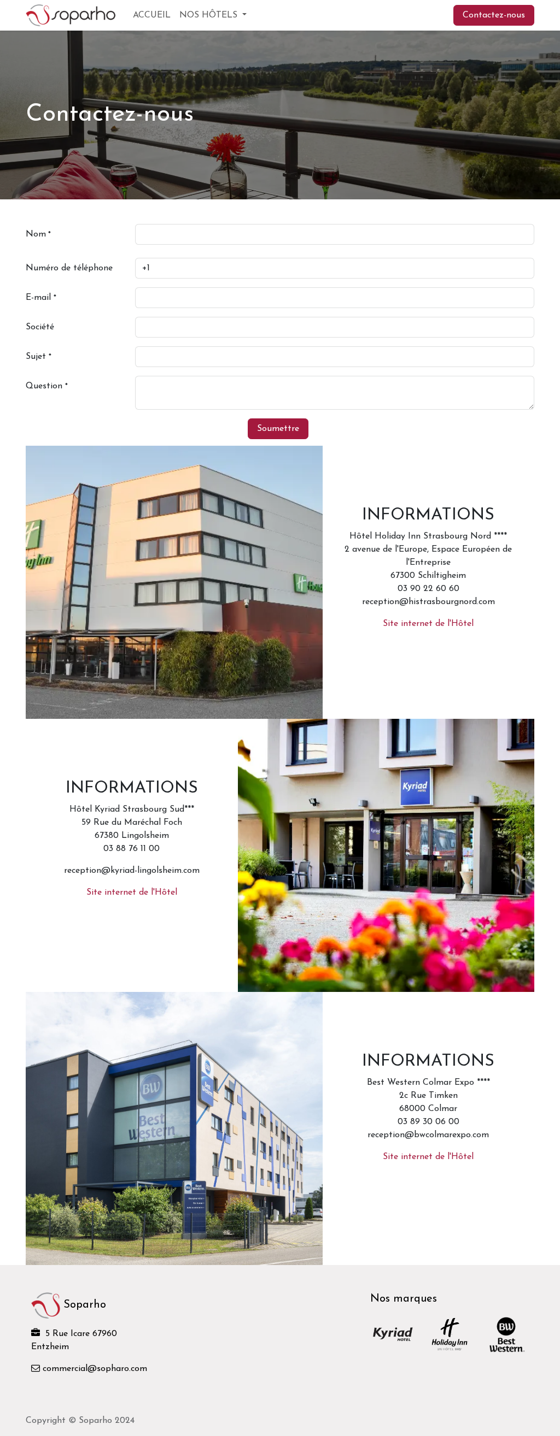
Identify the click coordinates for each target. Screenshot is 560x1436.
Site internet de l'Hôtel (428, 623)
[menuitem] (152, 15)
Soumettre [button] (278, 428)
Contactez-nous (494, 15)
